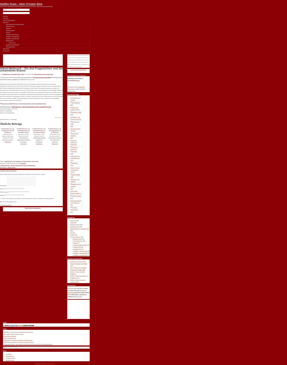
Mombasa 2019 (77, 247)
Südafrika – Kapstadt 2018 (80, 251)
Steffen (72, 272)
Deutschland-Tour (78, 241)
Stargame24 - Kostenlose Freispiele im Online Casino (18, 340)
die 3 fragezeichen (26, 161)
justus (33, 161)
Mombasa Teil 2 (77, 249)
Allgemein (73, 220)
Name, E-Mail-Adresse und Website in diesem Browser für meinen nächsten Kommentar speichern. (28, 198)
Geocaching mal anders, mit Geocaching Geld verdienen (19, 342)
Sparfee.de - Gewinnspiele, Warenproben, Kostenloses (18, 332)
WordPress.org (10, 360)
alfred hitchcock (9, 161)
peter (37, 161)
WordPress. (52, 363)
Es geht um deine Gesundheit (42, 77)
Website (2, 195)
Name (2, 189)
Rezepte (72, 235)
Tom (71, 267)
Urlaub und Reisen (75, 237)
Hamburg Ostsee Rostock (80, 245)
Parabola (45, 363)
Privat (71, 233)
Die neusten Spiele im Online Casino (14, 334)
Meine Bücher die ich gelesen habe (43, 74)
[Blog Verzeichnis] (25, 325)
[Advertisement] (30, 61)
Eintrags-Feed (10, 356)
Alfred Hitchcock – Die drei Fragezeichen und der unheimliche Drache (31, 107)
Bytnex (78, 80)
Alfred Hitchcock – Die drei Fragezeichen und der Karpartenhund (17, 165)
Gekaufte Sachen (74, 224)
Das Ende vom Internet (10, 336)
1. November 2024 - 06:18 (17, 74)
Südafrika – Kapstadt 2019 (80, 253)
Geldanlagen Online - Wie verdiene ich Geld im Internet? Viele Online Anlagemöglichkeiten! (28, 344)
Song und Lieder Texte (10, 338)
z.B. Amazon (78, 57)
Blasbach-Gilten (77, 239)
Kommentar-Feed (10, 358)
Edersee (75, 243)
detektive (18, 161)
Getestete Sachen (75, 226)
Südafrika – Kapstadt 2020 (80, 255)
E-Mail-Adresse (4, 192)
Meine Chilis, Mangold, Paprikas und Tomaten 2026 (78, 263)
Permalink (23, 163)
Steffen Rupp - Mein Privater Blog (21, 4)
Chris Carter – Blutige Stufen (8, 167)
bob (14, 161)
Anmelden (8, 354)
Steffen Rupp (6, 74)
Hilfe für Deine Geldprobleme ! (33, 208)
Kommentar (3, 185)
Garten (72, 222)
